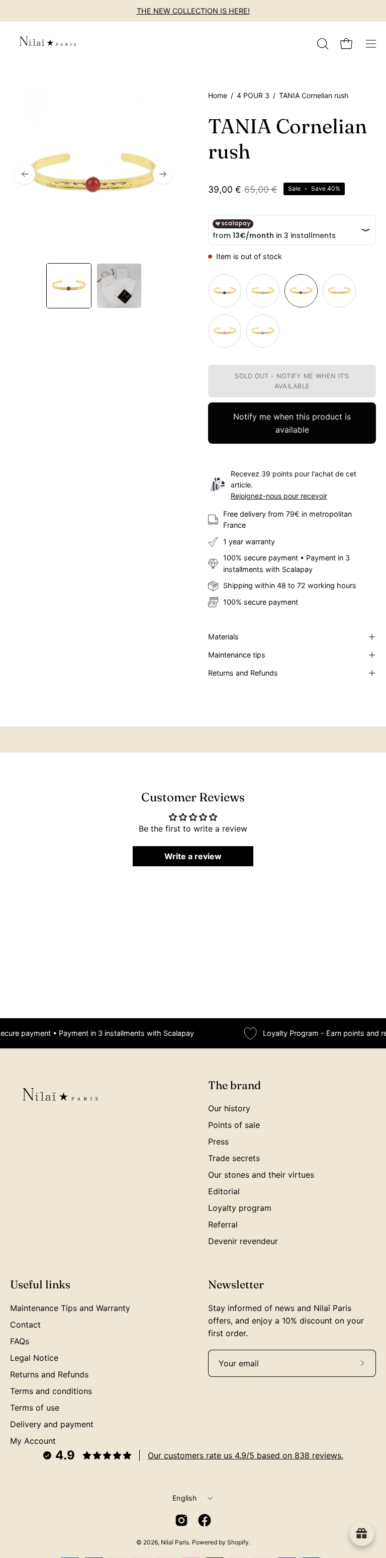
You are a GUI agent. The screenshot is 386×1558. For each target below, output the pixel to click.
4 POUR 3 (253, 95)
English (184, 1498)
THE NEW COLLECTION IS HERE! (193, 11)
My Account (33, 1441)
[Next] (163, 174)
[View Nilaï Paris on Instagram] (181, 1520)
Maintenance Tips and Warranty (70, 1308)
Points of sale (234, 1125)
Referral (223, 1224)
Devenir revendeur (243, 1241)
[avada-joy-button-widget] (362, 1534)
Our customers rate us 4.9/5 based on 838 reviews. (245, 1455)
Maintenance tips (236, 654)
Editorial (224, 1191)
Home (217, 95)
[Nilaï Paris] (47, 43)
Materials (223, 636)
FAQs (19, 1341)
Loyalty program (239, 1208)
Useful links (40, 1284)
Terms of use (34, 1408)
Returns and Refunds (243, 673)
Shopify (238, 1542)
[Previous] (25, 174)
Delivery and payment (51, 1424)
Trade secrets (234, 1158)
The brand (234, 1085)
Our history (229, 1108)
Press (218, 1141)
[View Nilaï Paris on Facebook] (204, 1520)
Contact (25, 1325)
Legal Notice (34, 1358)
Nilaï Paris (175, 1542)
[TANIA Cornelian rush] (68, 285)
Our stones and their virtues (261, 1175)
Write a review (193, 856)
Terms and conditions (51, 1391)
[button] (322, 44)
